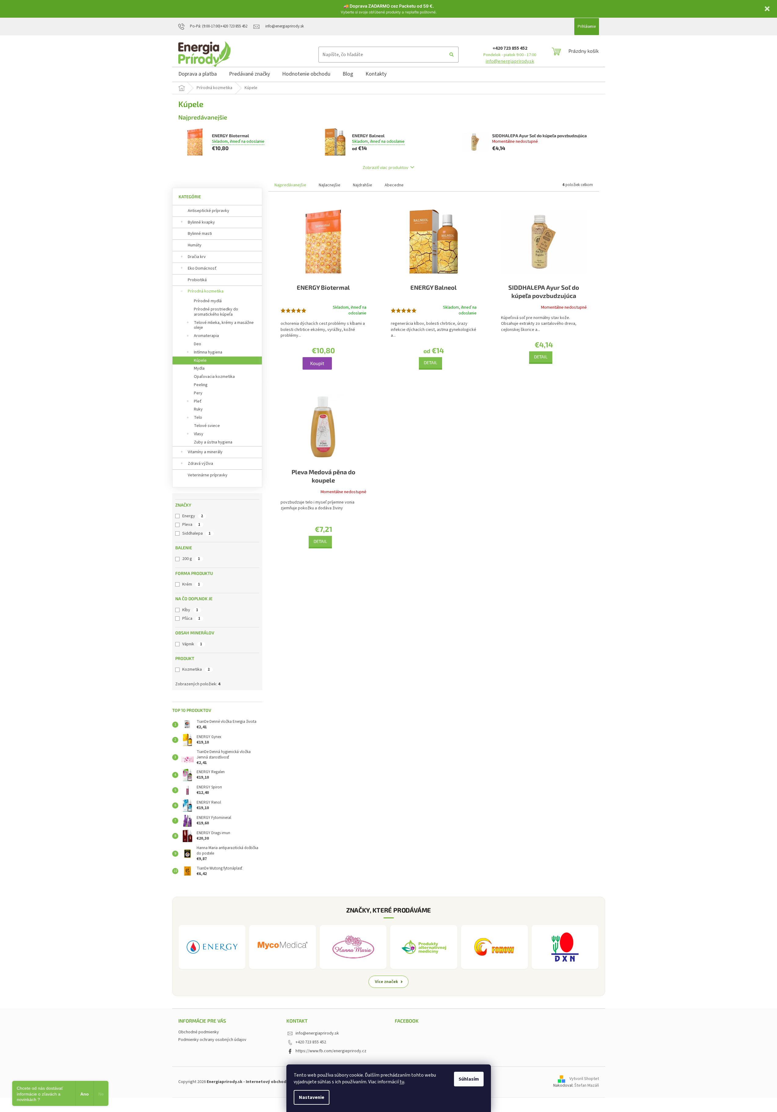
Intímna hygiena (208, 352)
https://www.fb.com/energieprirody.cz (331, 1051)
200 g (191, 559)
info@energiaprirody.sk (509, 61)
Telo (198, 417)
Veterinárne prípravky (207, 475)
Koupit (317, 363)
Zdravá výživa (200, 464)
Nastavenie (311, 1097)
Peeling (201, 385)
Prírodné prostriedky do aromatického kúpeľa (216, 311)
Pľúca (191, 618)
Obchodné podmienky (198, 1032)
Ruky (198, 409)
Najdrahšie (362, 185)
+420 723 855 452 (509, 48)
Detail (430, 362)
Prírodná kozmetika (205, 291)
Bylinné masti (200, 234)
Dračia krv (197, 257)
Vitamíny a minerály (205, 452)
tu (402, 1081)
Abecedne (394, 185)
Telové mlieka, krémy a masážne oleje (224, 325)
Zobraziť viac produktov (385, 167)
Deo (197, 344)
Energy (192, 516)
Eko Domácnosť (202, 268)
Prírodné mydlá (208, 301)
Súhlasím (469, 1079)
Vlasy (198, 434)
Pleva (191, 525)
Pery (198, 393)
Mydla (199, 368)
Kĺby (190, 610)
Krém (191, 584)
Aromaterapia (206, 336)
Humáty (195, 245)
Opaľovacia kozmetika (214, 377)
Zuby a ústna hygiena (213, 442)
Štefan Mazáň (586, 1085)
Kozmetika (196, 669)
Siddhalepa (196, 533)
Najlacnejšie (329, 185)
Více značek (386, 981)
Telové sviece (207, 426)
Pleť (198, 401)
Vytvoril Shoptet (584, 1079)
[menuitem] (197, 75)
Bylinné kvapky (201, 222)
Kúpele (200, 360)
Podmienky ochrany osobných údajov (212, 1040)
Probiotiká (197, 280)
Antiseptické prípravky (208, 211)
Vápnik (192, 644)
